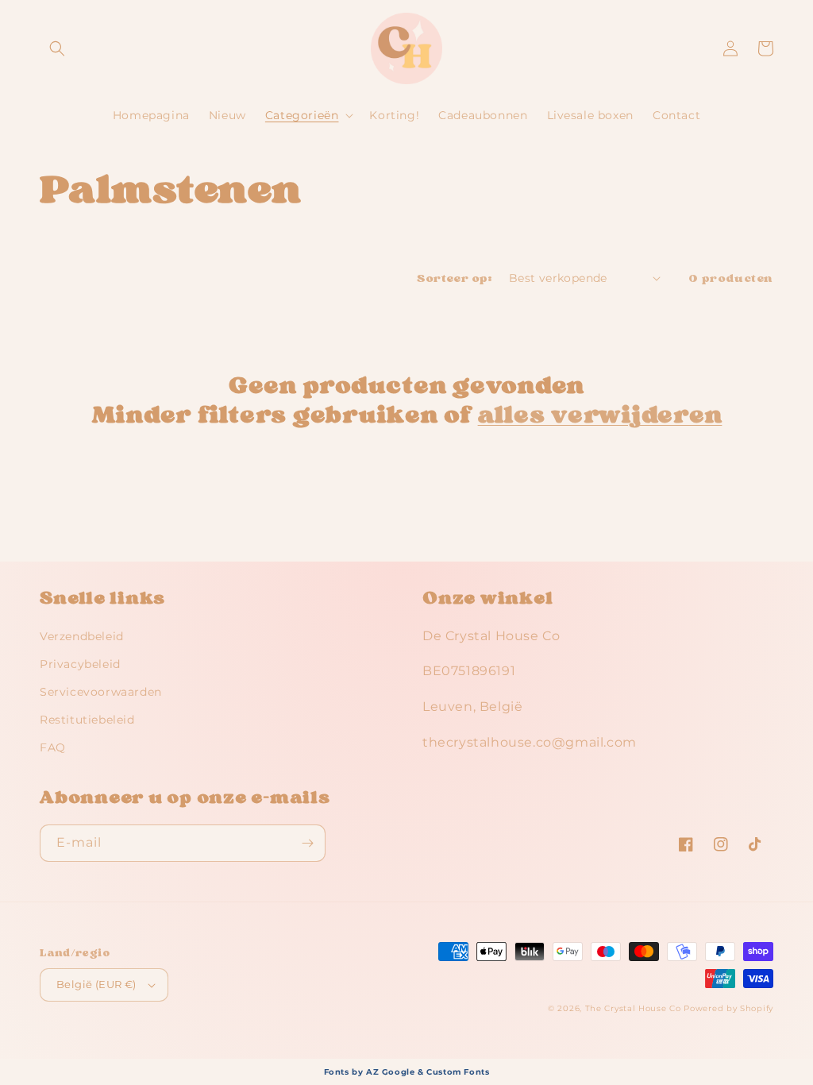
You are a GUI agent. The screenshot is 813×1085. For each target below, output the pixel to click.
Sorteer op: (454, 278)
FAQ (53, 747)
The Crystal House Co (633, 1008)
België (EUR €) (96, 984)
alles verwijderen (600, 414)
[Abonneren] (307, 843)
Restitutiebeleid (87, 719)
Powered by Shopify (728, 1008)
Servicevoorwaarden (101, 692)
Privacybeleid (80, 664)
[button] (57, 48)
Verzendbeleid (82, 636)
